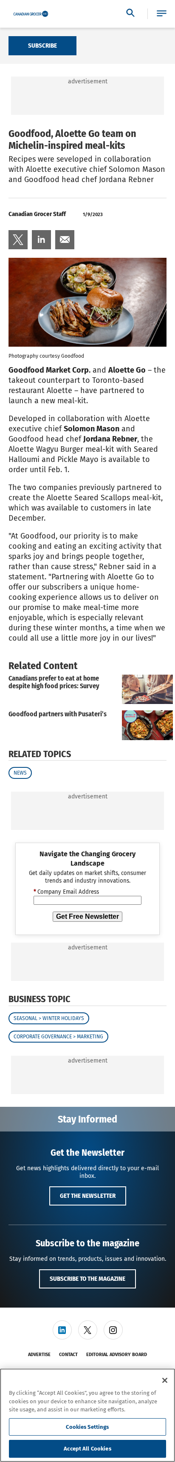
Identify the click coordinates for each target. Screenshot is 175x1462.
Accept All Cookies (87, 1448)
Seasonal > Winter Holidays (49, 1018)
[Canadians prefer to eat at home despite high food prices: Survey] (147, 689)
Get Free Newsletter (87, 916)
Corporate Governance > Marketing (58, 1037)
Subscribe (42, 45)
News (20, 773)
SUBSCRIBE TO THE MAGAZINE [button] (87, 1278)
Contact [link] (68, 1354)
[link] (18, 239)
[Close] (164, 1380)
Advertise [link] (39, 1354)
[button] (161, 14)
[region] (87, 1415)
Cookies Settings (87, 1427)
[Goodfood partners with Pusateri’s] (147, 725)
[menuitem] (18, 239)
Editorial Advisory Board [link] (116, 1354)
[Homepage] (30, 14)
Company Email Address (66, 892)
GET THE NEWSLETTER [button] (88, 1196)
